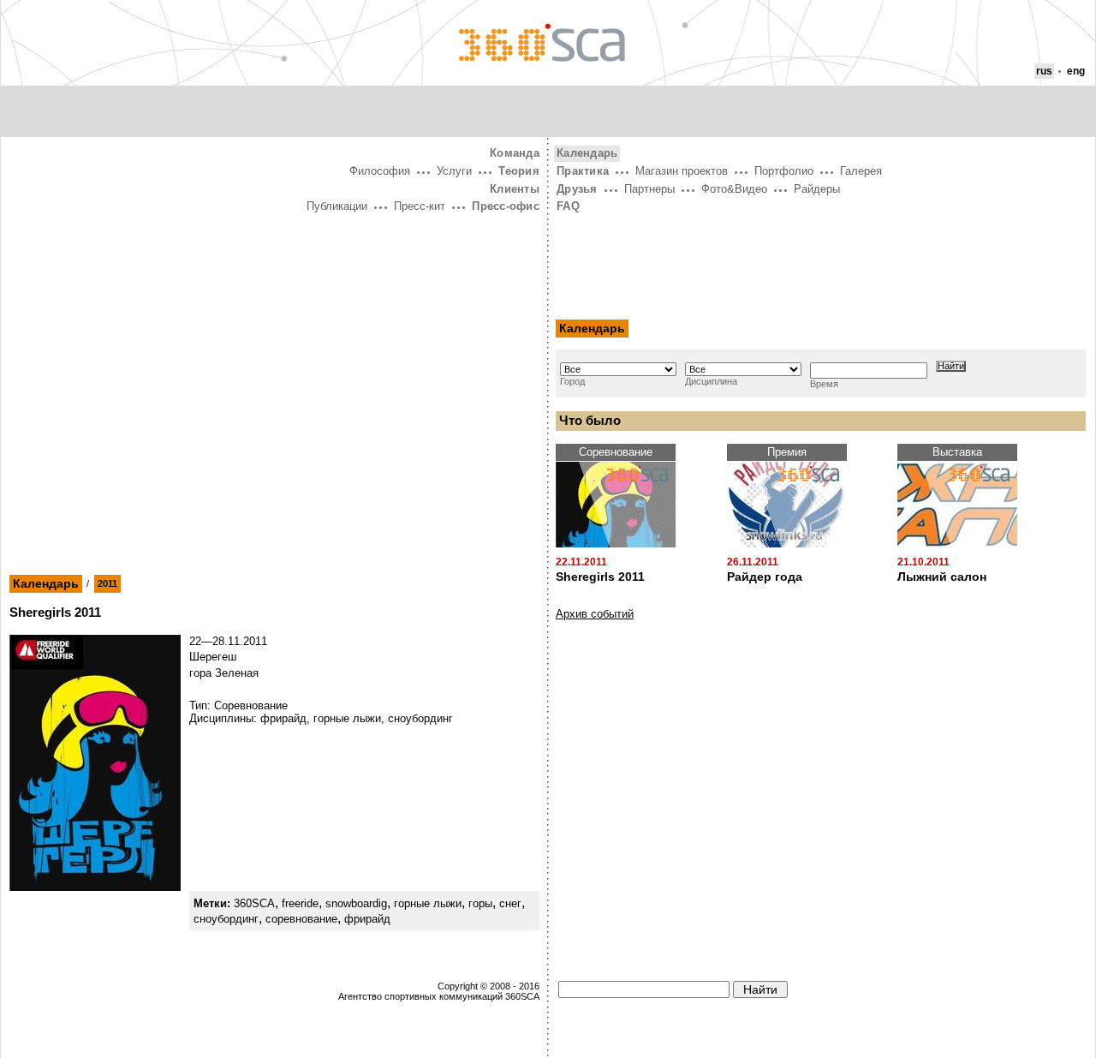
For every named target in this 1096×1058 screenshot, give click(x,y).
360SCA (254, 903)
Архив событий (595, 613)
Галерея (861, 170)
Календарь (46, 583)
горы (480, 903)
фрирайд (367, 918)
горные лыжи (428, 903)
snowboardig (356, 903)
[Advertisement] (274, 345)
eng (1076, 71)
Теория (518, 170)
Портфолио (783, 170)
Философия (379, 170)
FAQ (568, 206)
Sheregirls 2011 (600, 576)
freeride (300, 903)
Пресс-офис (505, 206)
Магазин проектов (681, 170)
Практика (583, 170)
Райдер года (764, 576)
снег (510, 903)
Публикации (337, 206)
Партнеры (649, 188)
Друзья (577, 188)
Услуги (454, 170)
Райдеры (817, 188)
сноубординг (226, 918)
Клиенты (514, 188)
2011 (107, 583)
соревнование (301, 918)
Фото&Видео (734, 188)
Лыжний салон (941, 576)
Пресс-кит (419, 206)
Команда (514, 152)
